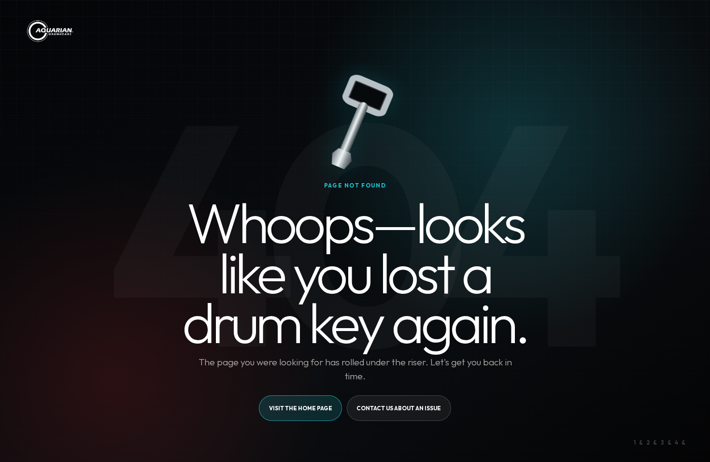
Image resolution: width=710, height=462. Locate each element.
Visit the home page (300, 408)
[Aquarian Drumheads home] (49, 30)
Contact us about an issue (398, 408)
